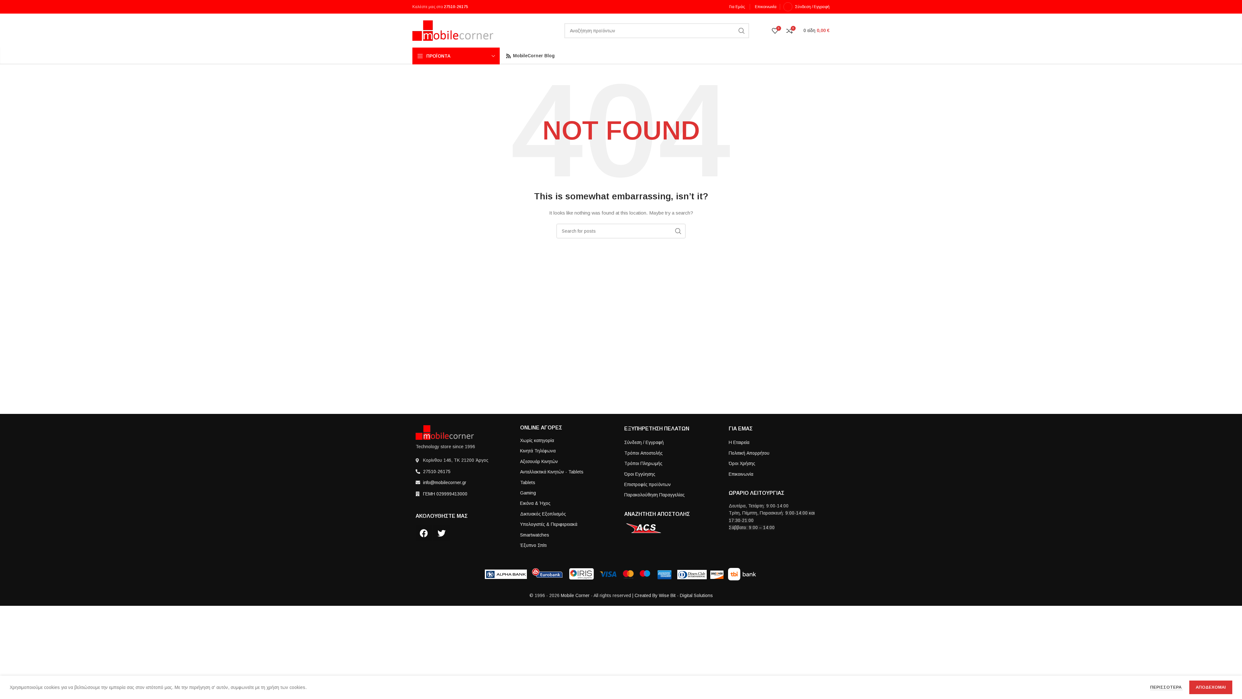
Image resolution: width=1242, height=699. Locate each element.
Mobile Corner (575, 595)
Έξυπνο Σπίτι (533, 545)
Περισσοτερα (1166, 687)
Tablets (527, 482)
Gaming (528, 492)
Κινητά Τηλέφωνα (538, 450)
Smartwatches (534, 535)
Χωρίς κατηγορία (537, 440)
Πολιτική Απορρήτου (749, 453)
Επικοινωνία (741, 474)
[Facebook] (424, 533)
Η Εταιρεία (739, 442)
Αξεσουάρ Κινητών (539, 461)
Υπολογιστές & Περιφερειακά (548, 524)
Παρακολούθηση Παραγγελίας (654, 494)
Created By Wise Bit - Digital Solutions (674, 595)
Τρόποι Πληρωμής (643, 463)
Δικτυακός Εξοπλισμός (543, 513)
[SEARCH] (741, 30)
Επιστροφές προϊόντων (647, 484)
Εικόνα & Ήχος (535, 503)
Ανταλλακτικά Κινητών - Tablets (551, 471)
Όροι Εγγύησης (639, 474)
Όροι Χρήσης (742, 463)
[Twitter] (441, 533)
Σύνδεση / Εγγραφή (644, 442)
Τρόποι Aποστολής (643, 453)
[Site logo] (452, 30)
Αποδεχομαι (1211, 687)
